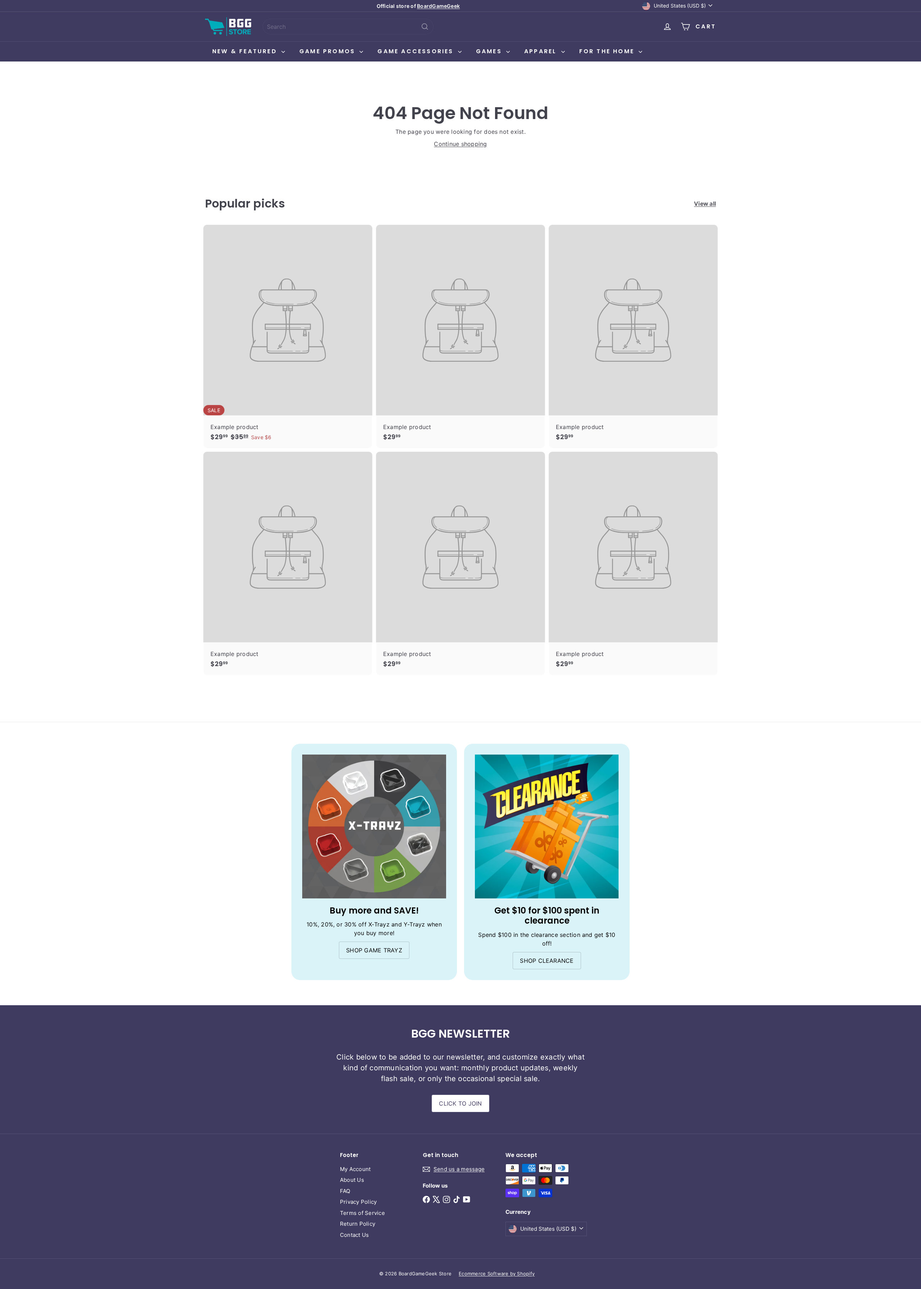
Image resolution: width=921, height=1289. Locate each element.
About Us (352, 1179)
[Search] (425, 27)
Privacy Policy (358, 1201)
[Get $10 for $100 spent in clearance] (547, 826)
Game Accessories (416, 51)
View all (705, 203)
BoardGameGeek (438, 6)
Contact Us (354, 1234)
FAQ (345, 1191)
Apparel (541, 51)
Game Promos (328, 51)
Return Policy (357, 1223)
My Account (355, 1169)
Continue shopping (460, 143)
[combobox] (348, 27)
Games (490, 51)
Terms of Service (362, 1213)
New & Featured (246, 51)
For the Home (608, 51)
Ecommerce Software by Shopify (497, 1273)
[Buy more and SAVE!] (374, 826)
